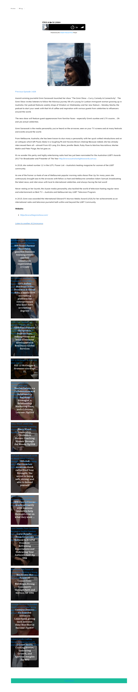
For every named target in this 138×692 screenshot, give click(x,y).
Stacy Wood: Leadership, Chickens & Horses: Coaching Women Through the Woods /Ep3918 (24, 428)
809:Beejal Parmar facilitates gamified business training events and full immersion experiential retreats (24, 244)
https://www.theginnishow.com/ (34, 215)
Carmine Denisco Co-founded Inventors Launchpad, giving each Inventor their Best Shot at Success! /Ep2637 (24, 608)
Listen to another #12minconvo (29, 223)
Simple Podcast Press (66, 32)
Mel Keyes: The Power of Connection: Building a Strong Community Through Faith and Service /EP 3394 (25, 573)
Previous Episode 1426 (25, 91)
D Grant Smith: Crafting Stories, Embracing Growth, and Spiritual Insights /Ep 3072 (25, 642)
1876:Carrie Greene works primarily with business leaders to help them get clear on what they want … (24, 500)
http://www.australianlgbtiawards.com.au (77, 158)
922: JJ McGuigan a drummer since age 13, (24, 361)
